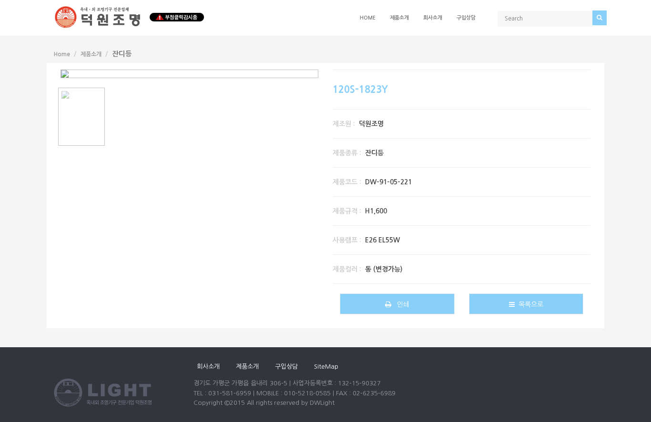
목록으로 (529, 304)
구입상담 (466, 17)
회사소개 (432, 17)
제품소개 (399, 17)
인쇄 (400, 304)
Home (368, 17)
